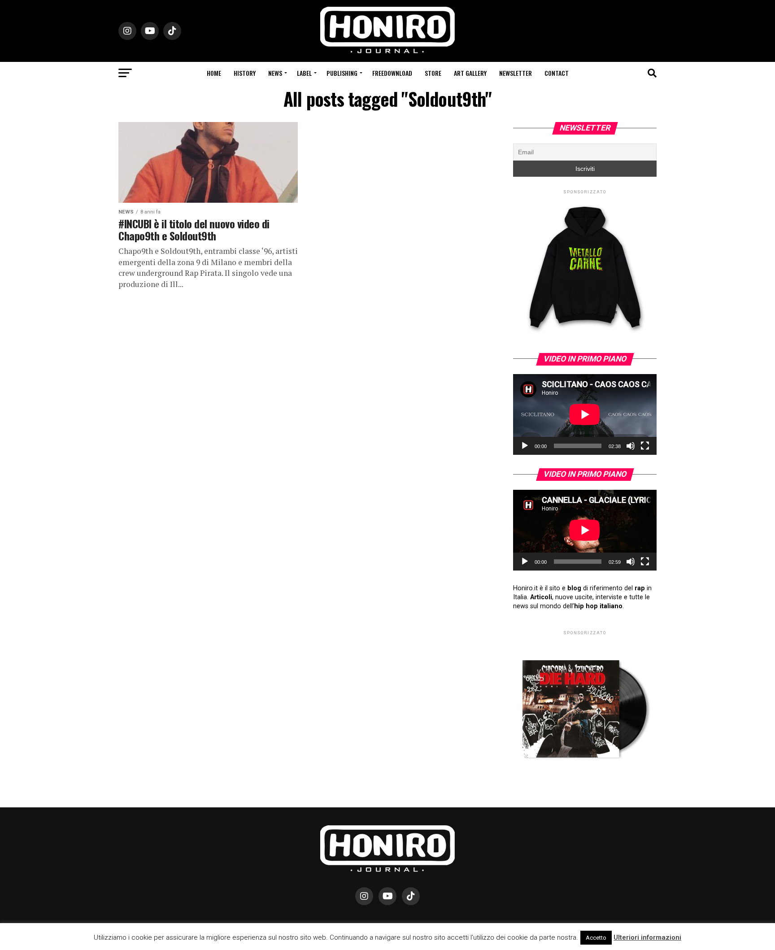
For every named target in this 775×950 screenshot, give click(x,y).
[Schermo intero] (644, 445)
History (245, 73)
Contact (556, 73)
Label (304, 73)
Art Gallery (470, 73)
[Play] (524, 445)
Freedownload (392, 73)
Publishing (342, 73)
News (275, 73)
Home (214, 73)
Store (433, 73)
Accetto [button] (596, 937)
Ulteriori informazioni (647, 937)
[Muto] (630, 445)
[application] (585, 414)
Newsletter (515, 73)
